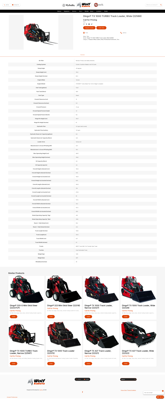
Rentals (87, 11)
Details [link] (13, 316)
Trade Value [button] (101, 27)
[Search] (135, 379)
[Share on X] (86, 24)
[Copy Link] (91, 24)
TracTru (41, 389)
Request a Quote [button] (89, 27)
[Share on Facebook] (84, 24)
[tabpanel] (45, 32)
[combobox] (154, 4)
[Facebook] (82, 392)
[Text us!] (160, 397)
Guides (106, 11)
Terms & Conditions (132, 390)
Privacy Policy (124, 390)
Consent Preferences (12, 397)
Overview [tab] (82, 54)
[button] (6, 5)
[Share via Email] (89, 24)
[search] (161, 4)
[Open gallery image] (41, 32)
